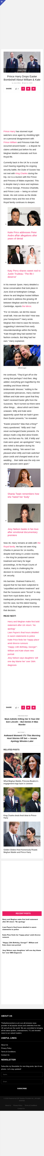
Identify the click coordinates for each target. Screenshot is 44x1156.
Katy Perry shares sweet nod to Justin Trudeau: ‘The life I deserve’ (24, 273)
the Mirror (26, 306)
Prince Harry (9, 131)
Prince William (10, 142)
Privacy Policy (6, 1048)
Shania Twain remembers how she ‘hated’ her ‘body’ (23, 495)
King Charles (21, 173)
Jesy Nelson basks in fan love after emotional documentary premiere (23, 532)
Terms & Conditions (8, 1052)
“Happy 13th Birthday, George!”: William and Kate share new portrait (22, 650)
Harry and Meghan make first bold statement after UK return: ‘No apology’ (23, 625)
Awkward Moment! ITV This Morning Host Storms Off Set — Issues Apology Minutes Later (22, 738)
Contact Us (5, 1055)
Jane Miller (17, 83)
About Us (4, 1045)
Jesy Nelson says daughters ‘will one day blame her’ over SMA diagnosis (23, 661)
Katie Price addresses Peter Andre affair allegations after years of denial (22, 235)
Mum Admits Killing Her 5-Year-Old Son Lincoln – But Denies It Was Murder (22, 722)
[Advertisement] (22, 22)
